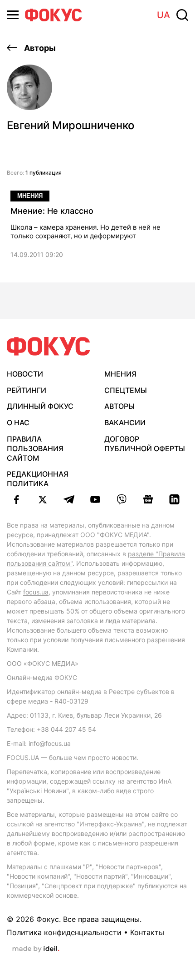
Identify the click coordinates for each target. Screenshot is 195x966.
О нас (18, 422)
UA (163, 15)
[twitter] (43, 499)
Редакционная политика (37, 478)
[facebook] (16, 499)
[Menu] (12, 14)
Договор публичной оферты (144, 443)
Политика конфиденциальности (64, 932)
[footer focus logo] (48, 346)
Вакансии (125, 422)
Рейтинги (26, 390)
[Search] (182, 15)
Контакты (147, 932)
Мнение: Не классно (51, 211)
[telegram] (69, 499)
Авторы (39, 48)
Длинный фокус (40, 406)
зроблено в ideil (36, 949)
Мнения (30, 195)
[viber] (121, 499)
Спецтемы (125, 390)
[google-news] (148, 499)
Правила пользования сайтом (35, 448)
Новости (25, 373)
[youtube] (95, 499)
